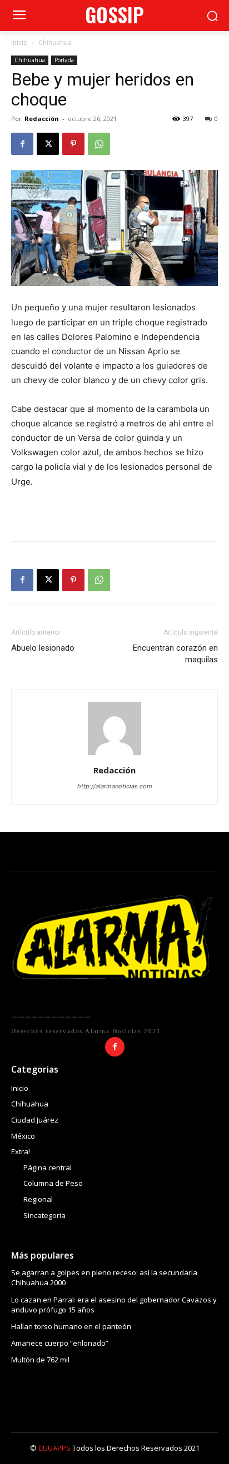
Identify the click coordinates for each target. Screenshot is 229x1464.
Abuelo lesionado (42, 648)
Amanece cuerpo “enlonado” (59, 1343)
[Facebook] (22, 144)
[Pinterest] (73, 144)
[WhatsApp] (99, 144)
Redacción (41, 118)
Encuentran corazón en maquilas (175, 654)
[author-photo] (114, 754)
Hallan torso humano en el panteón (71, 1326)
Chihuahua (55, 42)
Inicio (19, 42)
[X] (48, 144)
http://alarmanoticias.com (114, 786)
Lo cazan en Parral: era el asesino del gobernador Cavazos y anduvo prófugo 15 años (114, 1305)
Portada (64, 60)
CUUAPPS (54, 1448)
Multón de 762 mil (40, 1360)
